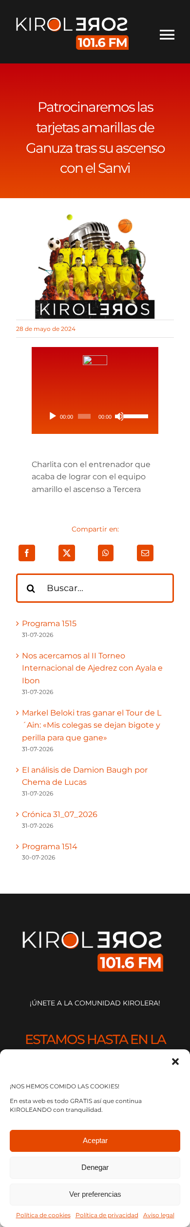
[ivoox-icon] (95, 359)
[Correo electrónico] (145, 553)
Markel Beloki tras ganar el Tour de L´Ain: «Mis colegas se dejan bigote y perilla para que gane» (91, 725)
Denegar (95, 1167)
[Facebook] (27, 553)
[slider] (134, 415)
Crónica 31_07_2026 (59, 814)
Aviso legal (158, 1215)
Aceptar (95, 1140)
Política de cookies (43, 1215)
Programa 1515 (49, 623)
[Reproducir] (52, 416)
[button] (175, 1061)
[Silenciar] (119, 416)
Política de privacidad (107, 1215)
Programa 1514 (49, 846)
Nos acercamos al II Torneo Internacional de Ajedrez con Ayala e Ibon (92, 668)
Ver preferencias (95, 1194)
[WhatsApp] (105, 553)
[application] (95, 416)
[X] (66, 553)
